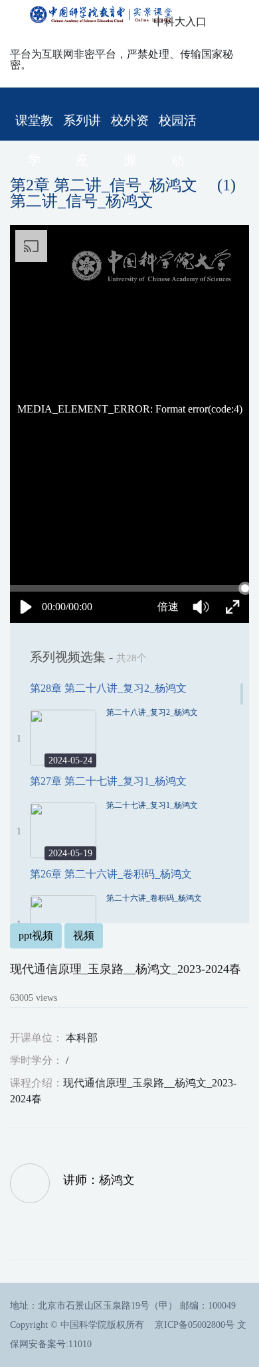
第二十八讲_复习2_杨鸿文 (152, 712)
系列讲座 (82, 127)
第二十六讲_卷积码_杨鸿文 (154, 898)
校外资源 (130, 127)
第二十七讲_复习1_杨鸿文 (152, 805)
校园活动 (178, 127)
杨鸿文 (117, 1180)
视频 (83, 935)
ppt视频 (36, 935)
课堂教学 (34, 127)
